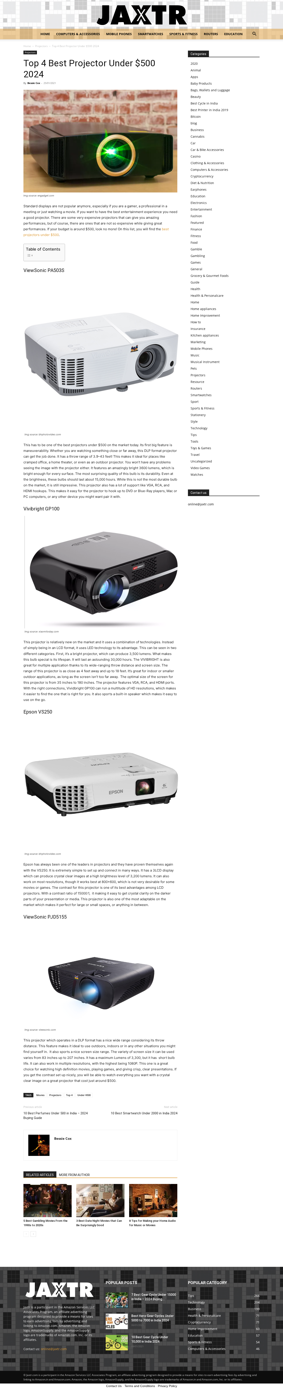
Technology (199, 428)
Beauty (196, 97)
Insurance (198, 329)
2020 (194, 63)
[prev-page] (26, 1234)
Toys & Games (201, 448)
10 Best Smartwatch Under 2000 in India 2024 (144, 1113)
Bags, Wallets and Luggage (210, 90)
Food (194, 242)
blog (194, 123)
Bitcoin (196, 116)
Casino (196, 156)
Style (194, 421)
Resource (197, 382)
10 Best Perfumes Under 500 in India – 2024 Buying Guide (55, 1115)
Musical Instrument (205, 362)
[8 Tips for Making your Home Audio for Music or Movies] (153, 1200)
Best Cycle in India (204, 103)
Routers (211, 34)
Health (195, 289)
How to (196, 322)
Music (195, 355)
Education (233, 34)
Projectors (41, 46)
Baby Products (201, 83)
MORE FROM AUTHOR (74, 1175)
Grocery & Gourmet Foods (210, 276)
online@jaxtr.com (54, 1349)
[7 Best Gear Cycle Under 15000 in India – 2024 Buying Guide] (117, 1300)
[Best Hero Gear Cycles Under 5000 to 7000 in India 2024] (117, 1321)
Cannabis (198, 136)
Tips (194, 435)
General (196, 269)
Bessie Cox (33, 83)
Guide (195, 282)
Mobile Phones (119, 34)
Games (196, 262)
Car (193, 143)
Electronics (199, 203)
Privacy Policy (167, 1386)
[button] (254, 34)
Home (45, 34)
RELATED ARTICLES (40, 1175)
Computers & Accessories (78, 34)
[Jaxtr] (141, 15)
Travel (195, 455)
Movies (40, 1095)
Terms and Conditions (139, 1386)
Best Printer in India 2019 (209, 110)
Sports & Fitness (183, 34)
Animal (196, 70)
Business (197, 130)
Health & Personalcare (207, 295)
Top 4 (69, 1095)
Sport (195, 402)
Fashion (196, 216)
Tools (194, 441)
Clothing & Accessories (207, 163)
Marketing (198, 342)
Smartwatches (150, 34)
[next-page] (33, 1234)
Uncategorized (201, 461)
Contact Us (114, 1386)
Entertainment (201, 209)
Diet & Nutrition (202, 183)
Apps (194, 77)
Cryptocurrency (202, 176)
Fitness (196, 236)
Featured (197, 223)
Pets (194, 368)
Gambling (198, 256)
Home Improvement (205, 315)
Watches (197, 474)
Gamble (196, 249)
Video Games (200, 468)
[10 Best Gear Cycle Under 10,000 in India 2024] (117, 1342)
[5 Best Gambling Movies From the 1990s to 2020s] (47, 1200)
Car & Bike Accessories (207, 150)
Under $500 (84, 1095)
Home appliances (203, 309)
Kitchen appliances (205, 335)
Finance (196, 229)
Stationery (198, 415)
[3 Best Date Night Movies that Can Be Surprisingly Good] (100, 1200)
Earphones (199, 189)
